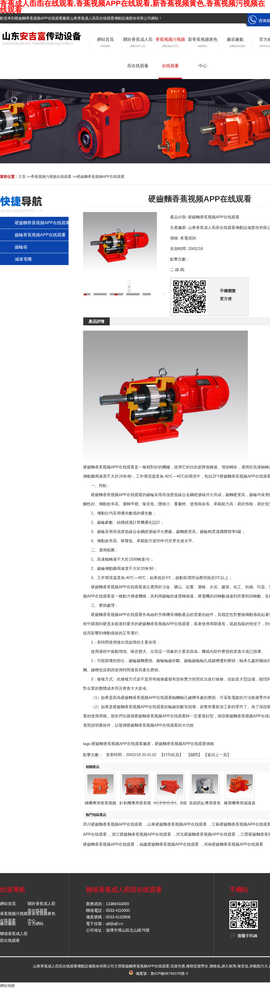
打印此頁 (171, 754)
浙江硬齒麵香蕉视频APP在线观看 (141, 834)
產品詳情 (96, 321)
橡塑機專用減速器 (239, 803)
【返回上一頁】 (217, 754)
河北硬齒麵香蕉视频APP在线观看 (205, 834)
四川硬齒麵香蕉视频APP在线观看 (112, 824)
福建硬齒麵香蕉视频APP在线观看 (169, 844)
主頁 (22, 176)
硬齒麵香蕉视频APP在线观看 (100, 176)
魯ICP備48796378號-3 (169, 973)
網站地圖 (7, 985)
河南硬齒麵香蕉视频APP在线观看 (233, 844)
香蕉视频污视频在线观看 (51, 176)
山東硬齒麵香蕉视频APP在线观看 (177, 824)
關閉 (194, 754)
